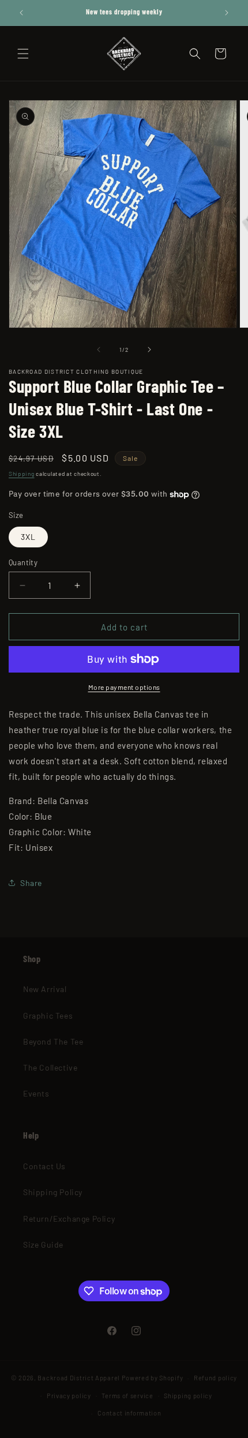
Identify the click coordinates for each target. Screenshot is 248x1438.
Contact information (129, 1413)
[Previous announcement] (21, 12)
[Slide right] (149, 349)
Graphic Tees (48, 1015)
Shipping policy (188, 1395)
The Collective (50, 1067)
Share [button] (31, 883)
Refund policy (215, 1377)
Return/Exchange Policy (69, 1218)
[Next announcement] (226, 12)
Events (36, 1093)
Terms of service (127, 1395)
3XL (28, 537)
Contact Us (44, 1166)
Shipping (22, 473)
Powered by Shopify (152, 1377)
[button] (23, 53)
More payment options (124, 687)
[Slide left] (98, 349)
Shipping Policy (52, 1192)
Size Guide (43, 1244)
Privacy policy (69, 1395)
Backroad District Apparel (78, 1377)
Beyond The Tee (53, 1041)
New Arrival (45, 989)
